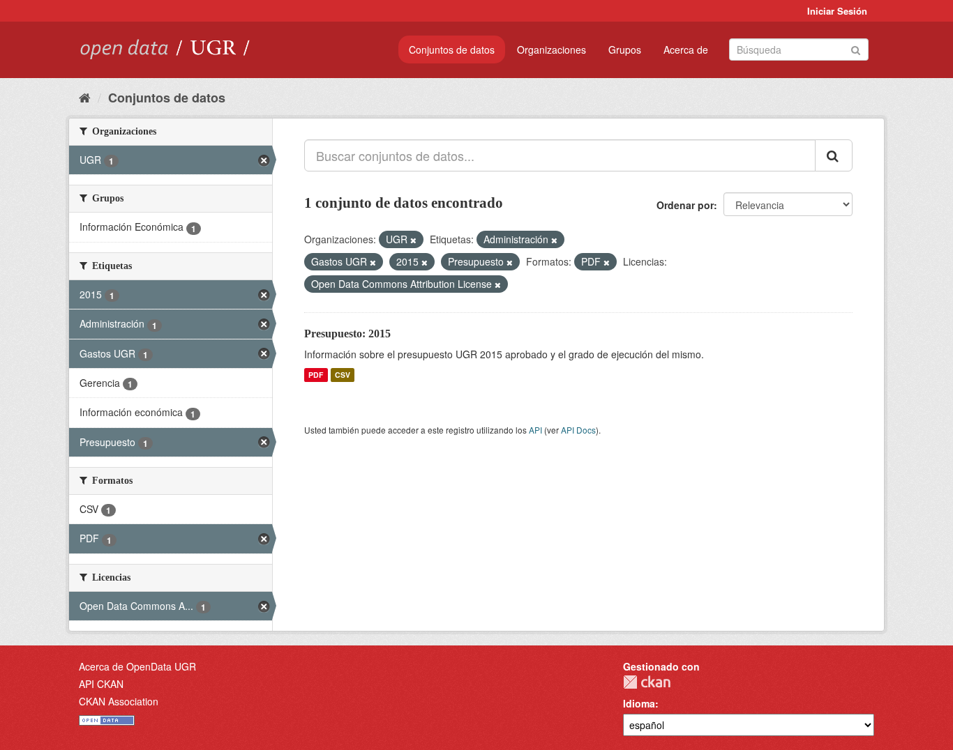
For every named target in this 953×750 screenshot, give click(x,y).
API (535, 430)
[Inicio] (85, 97)
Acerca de (685, 49)
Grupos (624, 49)
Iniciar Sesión (837, 10)
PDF (315, 374)
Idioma (639, 703)
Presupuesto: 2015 (347, 333)
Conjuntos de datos (452, 49)
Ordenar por (685, 205)
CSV (342, 374)
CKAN (646, 682)
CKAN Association (118, 701)
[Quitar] (413, 239)
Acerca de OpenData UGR (137, 666)
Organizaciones (551, 49)
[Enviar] (856, 48)
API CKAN (101, 684)
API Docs (578, 430)
